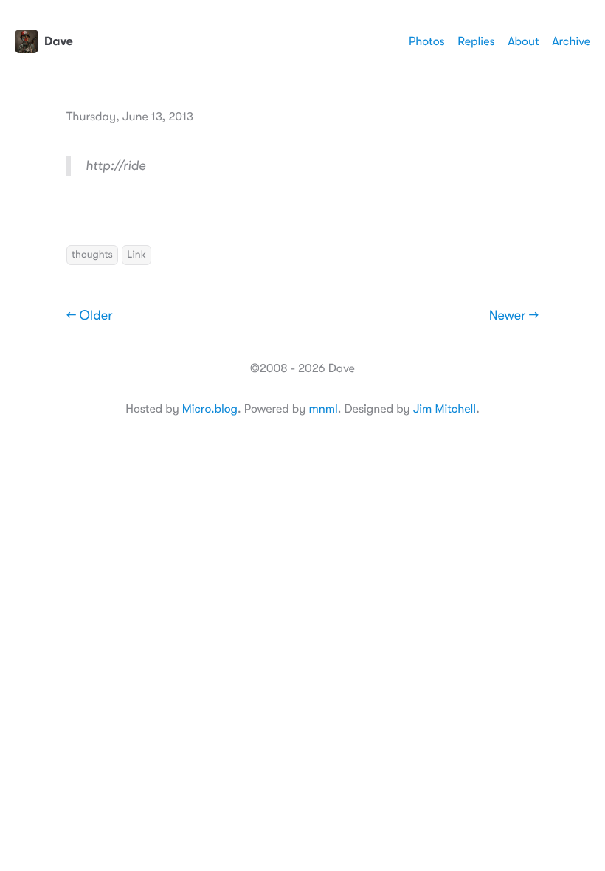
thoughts (92, 255)
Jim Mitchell (444, 409)
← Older (89, 316)
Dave (58, 41)
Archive (571, 41)
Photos (427, 41)
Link (136, 255)
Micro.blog (210, 409)
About (523, 41)
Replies (475, 41)
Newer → (514, 316)
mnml (322, 409)
